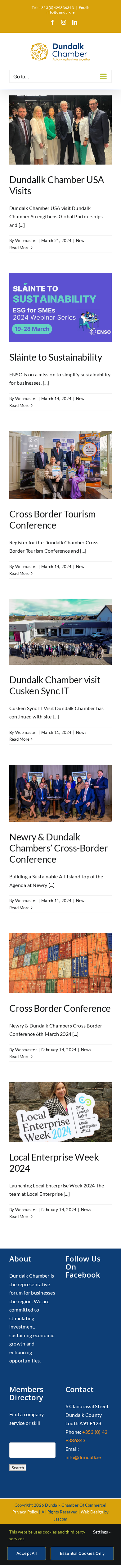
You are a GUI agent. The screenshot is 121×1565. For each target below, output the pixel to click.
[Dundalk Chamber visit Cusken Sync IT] (60, 632)
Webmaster (26, 240)
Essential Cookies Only (82, 1553)
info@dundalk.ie (83, 1457)
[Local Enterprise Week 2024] (60, 1112)
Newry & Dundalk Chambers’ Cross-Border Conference (58, 847)
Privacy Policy (25, 1511)
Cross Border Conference (60, 1008)
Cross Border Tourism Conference (52, 519)
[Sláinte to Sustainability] (60, 307)
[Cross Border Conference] (60, 963)
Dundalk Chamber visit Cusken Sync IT (55, 685)
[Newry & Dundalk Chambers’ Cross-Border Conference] (60, 793)
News (81, 240)
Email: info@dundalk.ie (68, 10)
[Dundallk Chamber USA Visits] (60, 130)
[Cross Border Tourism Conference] (60, 465)
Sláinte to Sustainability (55, 356)
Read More (19, 247)
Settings (101, 1531)
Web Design (92, 1511)
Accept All (26, 1553)
